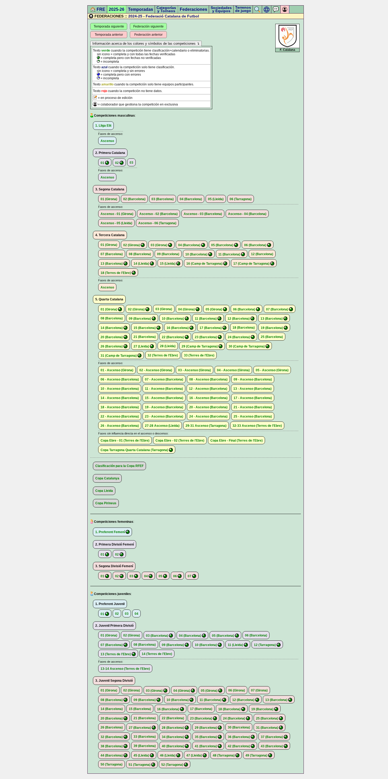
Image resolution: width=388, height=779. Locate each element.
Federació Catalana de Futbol (172, 16)
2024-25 (135, 16)
